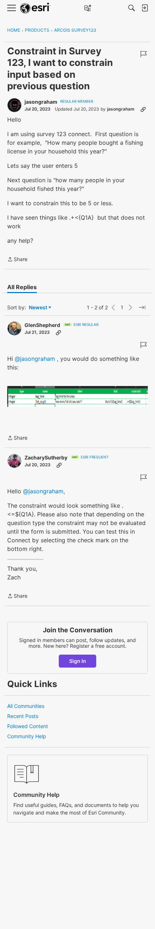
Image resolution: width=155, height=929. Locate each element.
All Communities (25, 706)
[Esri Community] (35, 8)
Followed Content (27, 726)
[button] (77, 396)
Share (17, 260)
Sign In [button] (77, 661)
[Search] (131, 8)
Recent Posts (22, 716)
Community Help (26, 736)
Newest (38, 307)
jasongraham (41, 102)
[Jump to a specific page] (142, 307)
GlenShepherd (42, 325)
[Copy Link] (143, 109)
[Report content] (143, 54)
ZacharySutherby (46, 457)
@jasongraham (35, 358)
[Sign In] (144, 8)
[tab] (22, 287)
